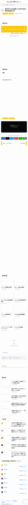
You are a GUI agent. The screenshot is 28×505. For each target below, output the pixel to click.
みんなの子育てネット (14, 2)
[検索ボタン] (26, 2)
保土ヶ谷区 (5, 13)
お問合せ (3, 502)
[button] (3, 138)
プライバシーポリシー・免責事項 (9, 500)
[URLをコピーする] (25, 138)
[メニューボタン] (2, 2)
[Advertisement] (14, 51)
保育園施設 (11, 13)
